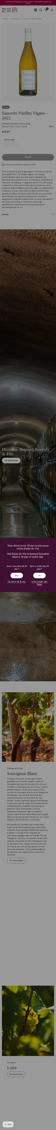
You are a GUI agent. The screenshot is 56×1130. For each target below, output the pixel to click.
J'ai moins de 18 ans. (16, 581)
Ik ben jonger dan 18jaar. (39, 583)
